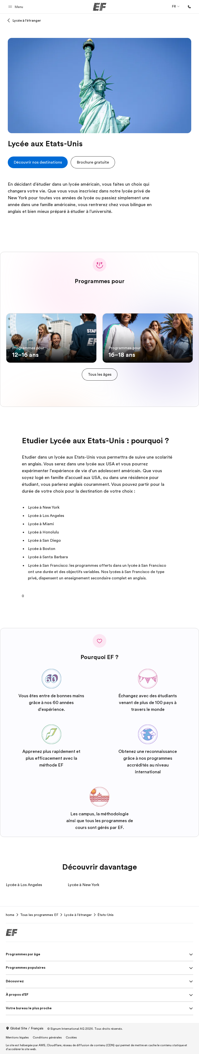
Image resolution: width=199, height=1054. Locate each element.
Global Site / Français (26, 1028)
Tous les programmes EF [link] (39, 915)
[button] (16, 6)
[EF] (99, 7)
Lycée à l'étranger (27, 20)
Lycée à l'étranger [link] (78, 915)
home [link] (10, 915)
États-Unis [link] (106, 915)
